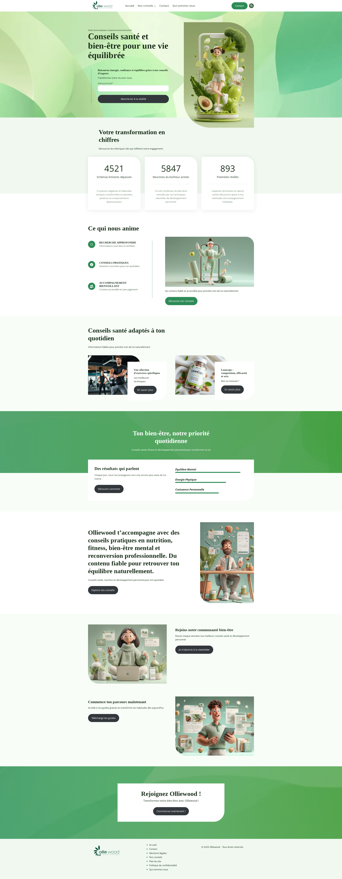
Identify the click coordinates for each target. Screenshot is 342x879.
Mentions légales (158, 853)
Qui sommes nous (183, 5)
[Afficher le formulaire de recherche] (251, 5)
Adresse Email (105, 83)
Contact (164, 5)
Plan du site (155, 861)
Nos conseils (155, 857)
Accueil (129, 5)
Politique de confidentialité (163, 865)
